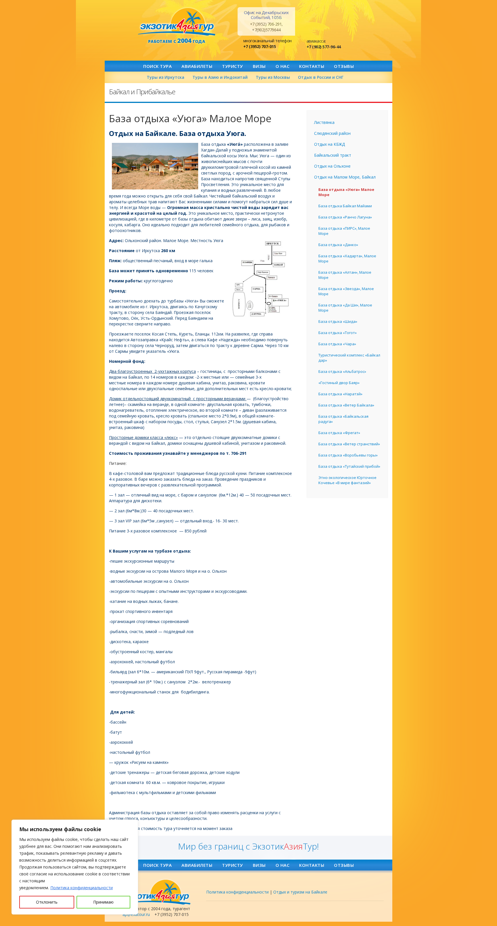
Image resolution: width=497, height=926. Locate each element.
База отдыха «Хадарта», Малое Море (347, 258)
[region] (75, 867)
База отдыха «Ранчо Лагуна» (345, 217)
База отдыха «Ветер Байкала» (346, 405)
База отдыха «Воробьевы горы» (348, 455)
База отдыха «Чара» (337, 343)
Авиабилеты (196, 66)
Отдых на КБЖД (329, 144)
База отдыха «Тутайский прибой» (349, 466)
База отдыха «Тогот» (337, 332)
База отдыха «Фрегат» (339, 432)
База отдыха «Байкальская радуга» (343, 419)
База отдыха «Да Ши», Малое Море (345, 307)
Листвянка (324, 122)
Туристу (232, 66)
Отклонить (47, 902)
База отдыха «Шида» (337, 321)
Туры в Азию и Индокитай (220, 77)
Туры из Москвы (273, 77)
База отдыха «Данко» (338, 244)
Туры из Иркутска (165, 77)
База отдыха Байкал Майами (345, 205)
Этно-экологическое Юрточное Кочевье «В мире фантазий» (347, 480)
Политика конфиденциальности (81, 887)
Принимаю (103, 902)
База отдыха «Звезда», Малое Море (346, 291)
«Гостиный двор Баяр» (339, 382)
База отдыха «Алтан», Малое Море (344, 275)
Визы (259, 66)
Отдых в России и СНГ (320, 77)
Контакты (311, 66)
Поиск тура (157, 66)
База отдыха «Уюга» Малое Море (346, 192)
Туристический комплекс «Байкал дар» (349, 357)
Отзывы (344, 66)
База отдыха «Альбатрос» (342, 371)
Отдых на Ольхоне (332, 166)
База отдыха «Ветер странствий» (349, 443)
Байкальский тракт (332, 155)
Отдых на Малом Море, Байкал (345, 177)
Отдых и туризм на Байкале (300, 892)
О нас (283, 66)
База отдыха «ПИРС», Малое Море (344, 231)
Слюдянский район (332, 133)
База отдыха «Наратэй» (340, 393)
